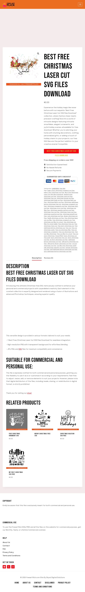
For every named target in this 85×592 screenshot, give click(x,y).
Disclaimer (49, 582)
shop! (29, 393)
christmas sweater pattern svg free (62, 210)
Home (17, 582)
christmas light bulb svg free (53, 200)
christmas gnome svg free (65, 198)
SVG (20, 349)
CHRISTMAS (55, 188)
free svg (68, 228)
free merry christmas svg (66, 226)
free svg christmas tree (66, 232)
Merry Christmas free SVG (42, 435)
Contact (6, 546)
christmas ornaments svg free (57, 206)
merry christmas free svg (59, 237)
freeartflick (59, 236)
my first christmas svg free (59, 239)
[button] (38, 54)
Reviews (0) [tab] (48, 258)
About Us (6, 542)
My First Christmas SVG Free (16, 473)
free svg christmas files (63, 230)
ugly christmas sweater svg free (54, 247)
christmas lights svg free (55, 202)
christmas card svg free (64, 196)
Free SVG (62, 188)
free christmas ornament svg (62, 220)
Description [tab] (37, 258)
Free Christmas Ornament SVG (14, 435)
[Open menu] (80, 4)
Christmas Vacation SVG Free (67, 435)
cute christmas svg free (55, 216)
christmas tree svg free (51, 212)
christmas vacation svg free (53, 214)
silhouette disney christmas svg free (59, 243)
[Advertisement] (42, 25)
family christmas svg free (55, 218)
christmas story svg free (58, 208)
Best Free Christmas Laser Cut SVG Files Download (61, 151)
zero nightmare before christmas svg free (57, 251)
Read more (37, 442)
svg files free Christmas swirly (66, 245)
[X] (8, 566)
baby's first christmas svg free (54, 192)
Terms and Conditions (11, 556)
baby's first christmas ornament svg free (60, 190)
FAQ (4, 549)
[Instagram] (13, 566)
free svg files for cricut (64, 234)
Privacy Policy (8, 552)
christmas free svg (50, 198)
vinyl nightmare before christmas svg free (63, 249)
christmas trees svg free (68, 212)
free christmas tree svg (66, 224)
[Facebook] (4, 566)
